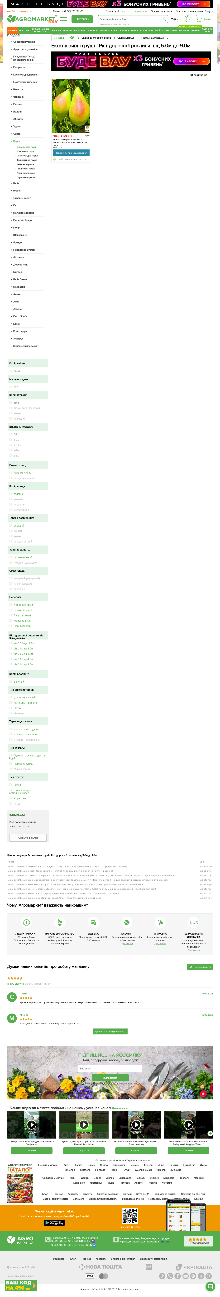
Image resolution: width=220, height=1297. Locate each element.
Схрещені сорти (22, 198)
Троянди (67, 30)
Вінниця (174, 1165)
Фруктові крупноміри (25, 49)
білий (17, 371)
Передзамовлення (133, 1198)
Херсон (148, 1165)
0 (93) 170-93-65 (74, 11)
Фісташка (18, 257)
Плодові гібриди (22, 220)
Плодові (104, 30)
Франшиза (141, 11)
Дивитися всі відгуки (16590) (110, 1031)
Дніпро (104, 1165)
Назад (60, 37)
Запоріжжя (119, 1165)
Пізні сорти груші (26, 168)
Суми (126, 1170)
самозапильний (23, 557)
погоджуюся (94, 1083)
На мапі (165, 1241)
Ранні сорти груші (26, 173)
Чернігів (161, 1170)
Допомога (78, 1198)
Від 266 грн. (206, 866)
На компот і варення (26, 702)
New (21, 30)
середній (19, 525)
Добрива (195, 30)
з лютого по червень (26, 734)
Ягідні (113, 30)
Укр (173, 19)
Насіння (56, 30)
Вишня (16, 190)
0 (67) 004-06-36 (82, 1245)
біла (16, 402)
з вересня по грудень (26, 729)
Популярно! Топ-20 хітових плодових (24, 58)
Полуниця (19, 67)
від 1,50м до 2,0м (24, 643)
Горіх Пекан (20, 279)
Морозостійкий (22, 620)
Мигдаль (18, 272)
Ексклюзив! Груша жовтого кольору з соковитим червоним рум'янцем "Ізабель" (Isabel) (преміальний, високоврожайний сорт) (75, 884)
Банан (16, 323)
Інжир (126, 24)
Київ (66, 1165)
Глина (17, 784)
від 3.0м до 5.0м (23, 654)
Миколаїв (70, 1170)
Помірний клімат (24, 763)
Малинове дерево (23, 212)
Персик (17, 104)
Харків (78, 1165)
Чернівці (199, 1178)
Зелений (19, 681)
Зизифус (18, 338)
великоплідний (22, 473)
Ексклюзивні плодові (25, 82)
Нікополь (85, 1170)
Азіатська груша (25, 164)
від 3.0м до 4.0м (23, 659)
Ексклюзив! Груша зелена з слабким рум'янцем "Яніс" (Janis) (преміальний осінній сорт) (54, 898)
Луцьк (203, 1165)
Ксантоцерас (20, 331)
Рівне (114, 1170)
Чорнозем (20, 798)
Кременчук (96, 1182)
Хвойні (159, 30)
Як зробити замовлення (153, 1258)
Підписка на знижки (165, 1194)
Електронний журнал (123, 1258)
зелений (19, 494)
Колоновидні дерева (25, 74)
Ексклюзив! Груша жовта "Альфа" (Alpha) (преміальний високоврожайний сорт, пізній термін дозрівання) (64, 893)
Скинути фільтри (28, 837)
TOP (27, 30)
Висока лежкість (23, 610)
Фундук (17, 242)
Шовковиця (20, 235)
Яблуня (17, 111)
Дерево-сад (20, 264)
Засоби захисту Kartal (55, 1198)
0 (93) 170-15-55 (81, 1241)
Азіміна (17, 309)
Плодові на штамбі (24, 249)
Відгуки (127, 1194)
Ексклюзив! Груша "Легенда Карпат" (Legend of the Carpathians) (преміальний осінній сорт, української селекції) (67, 866)
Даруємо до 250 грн (193, 1194)
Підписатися (110, 1077)
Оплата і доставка (161, 11)
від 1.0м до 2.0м (23, 648)
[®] (31, 22)
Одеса (91, 1165)
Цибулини (92, 30)
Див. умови (127, 943)
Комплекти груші (25, 151)
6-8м (16, 434)
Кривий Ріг (189, 1165)
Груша (16, 141)
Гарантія (87, 1194)
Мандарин (19, 286)
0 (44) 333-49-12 (61, 1241)
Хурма (16, 126)
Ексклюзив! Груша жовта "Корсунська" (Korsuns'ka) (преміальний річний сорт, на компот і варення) (60, 871)
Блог (45, 1194)
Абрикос (18, 119)
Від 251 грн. (206, 893)
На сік (17, 708)
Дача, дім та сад (207, 30)
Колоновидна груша (27, 155)
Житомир (175, 1170)
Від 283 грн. (206, 884)
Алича (16, 294)
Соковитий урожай (24, 41)
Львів (161, 1165)
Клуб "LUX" (142, 1194)
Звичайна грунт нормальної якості (20, 791)
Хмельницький (143, 1170)
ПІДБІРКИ (12, 30)
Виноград (79, 30)
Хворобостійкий (23, 604)
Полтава (100, 1170)
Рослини (184, 30)
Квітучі (134, 30)
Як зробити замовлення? (103, 1198)
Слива (16, 133)
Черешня (18, 96)
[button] (210, 1133)
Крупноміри (170, 30)
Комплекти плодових (25, 346)
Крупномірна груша (27, 160)
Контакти (73, 1194)
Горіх (16, 183)
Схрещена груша (26, 177)
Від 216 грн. (206, 875)
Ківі (15, 205)
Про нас (58, 1194)
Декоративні (146, 30)
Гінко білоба (20, 316)
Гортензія (118, 24)
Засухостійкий (22, 615)
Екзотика (124, 30)
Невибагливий (22, 626)
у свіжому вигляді (24, 697)
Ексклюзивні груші (26, 147)
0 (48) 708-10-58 (61, 1245)
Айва (16, 301)
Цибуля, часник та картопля (40, 30)
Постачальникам (158, 1198)
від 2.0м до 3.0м (23, 664)
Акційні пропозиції (19, 11)
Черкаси (134, 1165)
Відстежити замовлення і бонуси (194, 11)
